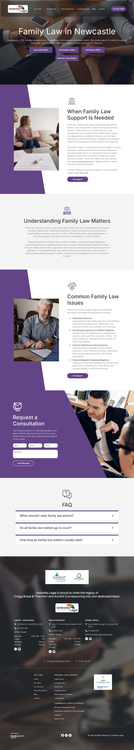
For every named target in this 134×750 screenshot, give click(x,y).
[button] (67, 515)
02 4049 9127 (93, 631)
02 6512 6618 (57, 631)
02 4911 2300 (22, 628)
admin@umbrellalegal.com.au (58, 661)
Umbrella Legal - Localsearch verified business (103, 682)
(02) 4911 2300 (81, 173)
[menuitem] (39, 9)
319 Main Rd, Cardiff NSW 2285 (30, 624)
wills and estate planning (82, 161)
